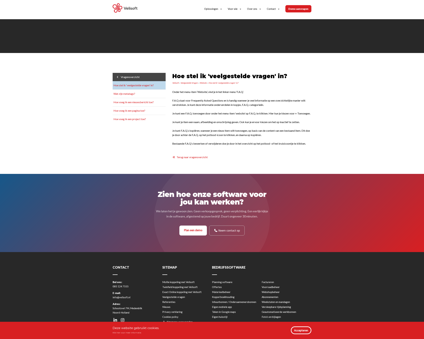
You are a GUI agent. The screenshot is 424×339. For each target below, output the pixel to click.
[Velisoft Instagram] (122, 319)
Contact (271, 8)
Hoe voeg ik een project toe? (129, 119)
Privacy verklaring (172, 311)
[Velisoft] (125, 8)
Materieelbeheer (221, 291)
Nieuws (166, 306)
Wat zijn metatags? (124, 93)
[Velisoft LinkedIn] (115, 319)
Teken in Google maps (224, 311)
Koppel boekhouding (223, 296)
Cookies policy (170, 316)
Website (203, 83)
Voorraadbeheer (271, 287)
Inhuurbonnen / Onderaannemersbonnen (234, 301)
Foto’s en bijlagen (271, 316)
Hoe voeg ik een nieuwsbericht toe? (133, 102)
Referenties (168, 301)
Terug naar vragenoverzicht (192, 157)
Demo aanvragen (298, 8)
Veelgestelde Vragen (189, 83)
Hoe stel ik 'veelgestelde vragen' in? (133, 85)
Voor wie (233, 8)
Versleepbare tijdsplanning (276, 306)
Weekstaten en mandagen (276, 301)
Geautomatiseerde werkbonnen (279, 311)
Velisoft (175, 83)
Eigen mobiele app (222, 306)
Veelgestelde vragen (173, 296)
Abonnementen (270, 296)
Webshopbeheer (271, 291)
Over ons (252, 8)
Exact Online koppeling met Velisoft (182, 291)
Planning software (222, 282)
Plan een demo (193, 230)
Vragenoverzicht (129, 76)
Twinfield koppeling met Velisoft (180, 287)
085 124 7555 (121, 286)
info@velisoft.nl (121, 297)
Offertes (217, 287)
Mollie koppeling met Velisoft (178, 282)
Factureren (268, 282)
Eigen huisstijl (219, 316)
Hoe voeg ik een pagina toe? (129, 110)
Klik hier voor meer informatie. (127, 332)
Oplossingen (211, 8)
